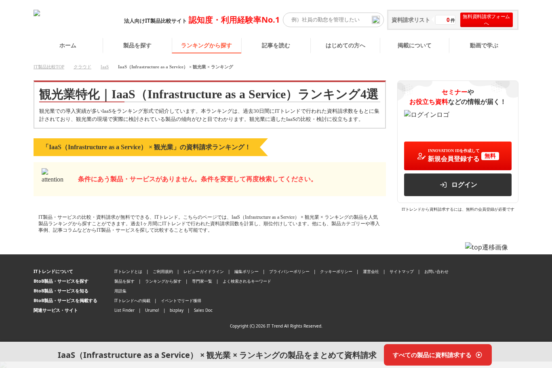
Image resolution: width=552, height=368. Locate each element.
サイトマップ (402, 271)
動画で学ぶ (484, 45)
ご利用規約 (163, 271)
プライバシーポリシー (289, 271)
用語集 (120, 291)
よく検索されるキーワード (247, 281)
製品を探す (137, 45)
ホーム (67, 45)
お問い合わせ (436, 271)
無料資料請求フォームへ (486, 19)
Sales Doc (203, 310)
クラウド (82, 66)
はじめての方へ (345, 45)
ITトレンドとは (128, 271)
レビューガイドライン (203, 271)
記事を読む (276, 45)
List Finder (124, 310)
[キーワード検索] (376, 20)
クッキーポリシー (336, 271)
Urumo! (152, 310)
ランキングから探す (206, 45)
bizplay (176, 310)
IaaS (105, 66)
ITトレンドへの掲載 (132, 300)
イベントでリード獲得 (181, 300)
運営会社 (371, 271)
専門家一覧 (202, 281)
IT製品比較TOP (49, 66)
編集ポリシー (246, 271)
